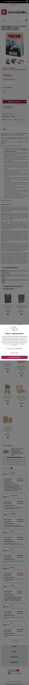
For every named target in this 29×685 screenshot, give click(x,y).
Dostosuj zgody (14, 353)
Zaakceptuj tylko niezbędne (14, 348)
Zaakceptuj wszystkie (14, 357)
